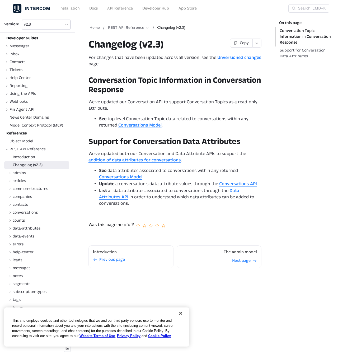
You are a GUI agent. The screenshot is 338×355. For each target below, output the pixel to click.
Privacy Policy (128, 336)
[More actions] (257, 43)
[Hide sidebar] (67, 348)
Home (95, 27)
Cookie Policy (159, 336)
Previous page (112, 259)
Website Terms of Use (97, 336)
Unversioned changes (239, 57)
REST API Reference (126, 27)
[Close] (180, 313)
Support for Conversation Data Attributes (303, 53)
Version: (11, 24)
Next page (241, 260)
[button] (46, 24)
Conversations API (238, 183)
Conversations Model (140, 125)
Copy (244, 43)
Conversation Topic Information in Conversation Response (305, 37)
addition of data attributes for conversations (134, 159)
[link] (36, 46)
